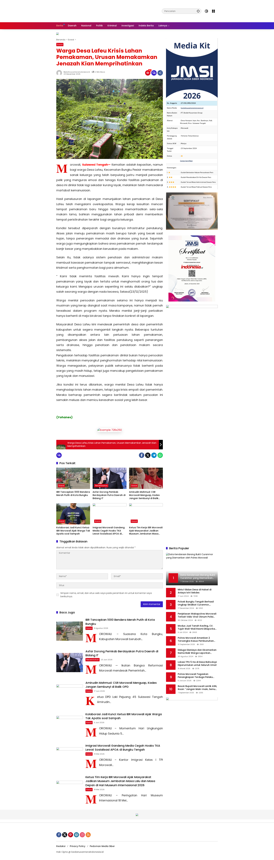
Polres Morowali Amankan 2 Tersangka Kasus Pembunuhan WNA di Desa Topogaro (196, 639)
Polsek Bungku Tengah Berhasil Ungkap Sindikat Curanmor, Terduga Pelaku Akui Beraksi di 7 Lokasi (196, 603)
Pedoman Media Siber (102, 846)
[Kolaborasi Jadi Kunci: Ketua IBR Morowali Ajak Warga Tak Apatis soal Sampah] (73, 513)
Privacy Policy (77, 846)
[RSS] (88, 834)
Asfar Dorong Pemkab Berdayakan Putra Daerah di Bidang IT (109, 495)
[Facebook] (141, 455)
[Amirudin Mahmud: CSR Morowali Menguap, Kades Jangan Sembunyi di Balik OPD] (146, 478)
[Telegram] (154, 455)
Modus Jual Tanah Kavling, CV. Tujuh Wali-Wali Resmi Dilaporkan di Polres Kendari (197, 627)
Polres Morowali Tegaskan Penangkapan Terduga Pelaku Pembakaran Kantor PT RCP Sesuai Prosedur (198, 676)
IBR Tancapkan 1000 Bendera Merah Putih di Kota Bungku (73, 493)
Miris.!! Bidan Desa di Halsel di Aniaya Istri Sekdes (194, 591)
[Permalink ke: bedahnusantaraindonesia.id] (60, 73)
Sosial (60, 44)
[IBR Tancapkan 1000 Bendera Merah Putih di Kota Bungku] (73, 478)
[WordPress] (76, 834)
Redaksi (60, 846)
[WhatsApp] (160, 455)
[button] (198, 11)
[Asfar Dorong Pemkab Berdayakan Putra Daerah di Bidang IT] (109, 478)
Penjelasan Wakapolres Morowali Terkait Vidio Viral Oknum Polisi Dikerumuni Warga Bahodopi (197, 615)
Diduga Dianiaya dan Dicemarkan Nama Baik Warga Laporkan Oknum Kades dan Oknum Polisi (197, 651)
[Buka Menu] (213, 11)
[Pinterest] (70, 834)
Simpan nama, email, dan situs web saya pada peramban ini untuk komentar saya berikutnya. (106, 594)
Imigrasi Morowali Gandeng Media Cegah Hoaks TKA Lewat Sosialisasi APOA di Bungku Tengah (109, 530)
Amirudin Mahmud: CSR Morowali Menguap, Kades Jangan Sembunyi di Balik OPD (144, 495)
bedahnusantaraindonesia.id (77, 72)
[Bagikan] (160, 73)
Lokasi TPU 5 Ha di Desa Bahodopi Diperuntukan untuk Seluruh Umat (197, 664)
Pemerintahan (101, 485)
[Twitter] (147, 455)
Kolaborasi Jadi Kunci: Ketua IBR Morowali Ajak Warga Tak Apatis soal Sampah (73, 530)
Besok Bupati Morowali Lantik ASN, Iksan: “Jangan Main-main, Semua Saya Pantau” (197, 688)
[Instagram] (82, 834)
